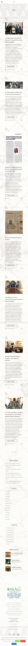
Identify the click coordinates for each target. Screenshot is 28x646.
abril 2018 (7, 512)
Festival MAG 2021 (10, 537)
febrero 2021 (7, 500)
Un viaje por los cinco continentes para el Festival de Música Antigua (14, 299)
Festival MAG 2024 (10, 541)
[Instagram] (18, 634)
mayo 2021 (7, 498)
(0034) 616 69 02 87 (14, 626)
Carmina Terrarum (16, 560)
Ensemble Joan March (16, 567)
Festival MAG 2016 (11, 384)
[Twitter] (14, 634)
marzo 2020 (7, 505)
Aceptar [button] (17, 641)
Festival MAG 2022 (10, 539)
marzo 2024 (7, 491)
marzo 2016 (7, 519)
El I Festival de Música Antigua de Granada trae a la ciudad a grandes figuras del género (14, 414)
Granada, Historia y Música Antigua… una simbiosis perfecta (13, 358)
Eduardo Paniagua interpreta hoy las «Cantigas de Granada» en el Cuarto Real (13, 169)
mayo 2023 (7, 493)
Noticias (8, 198)
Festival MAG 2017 (11, 268)
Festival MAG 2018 (11, 69)
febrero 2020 (7, 507)
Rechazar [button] (23, 641)
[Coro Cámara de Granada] (8, 554)
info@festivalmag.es (14, 629)
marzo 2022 (7, 496)
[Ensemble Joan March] (8, 568)
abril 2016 (7, 516)
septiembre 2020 (8, 503)
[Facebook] (9, 634)
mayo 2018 (7, 510)
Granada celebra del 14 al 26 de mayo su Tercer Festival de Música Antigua (13, 40)
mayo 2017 (7, 514)
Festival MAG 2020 (10, 534)
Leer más (14, 643)
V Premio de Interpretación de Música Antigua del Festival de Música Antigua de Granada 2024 (13, 465)
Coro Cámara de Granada (17, 553)
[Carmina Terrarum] (8, 561)
